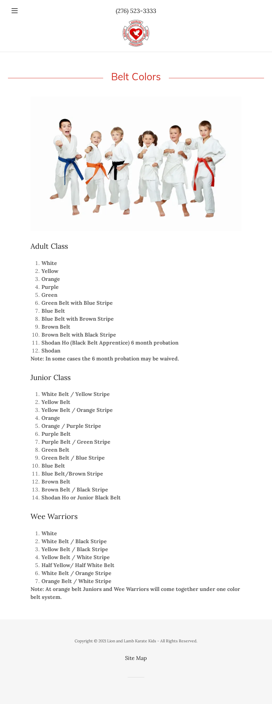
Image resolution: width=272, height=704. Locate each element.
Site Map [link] (136, 658)
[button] (27, 10)
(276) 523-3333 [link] (136, 11)
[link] (136, 33)
